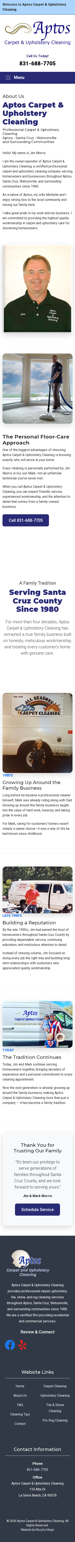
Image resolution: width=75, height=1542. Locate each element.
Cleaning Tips (20, 1414)
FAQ (20, 1405)
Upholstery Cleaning (55, 1396)
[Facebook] (10, 1345)
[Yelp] (23, 1345)
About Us (20, 1396)
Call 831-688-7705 (26, 520)
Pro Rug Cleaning (55, 1420)
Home (20, 1386)
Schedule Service (37, 1209)
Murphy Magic (45, 1529)
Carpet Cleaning (55, 1386)
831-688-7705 (37, 63)
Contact (20, 1424)
